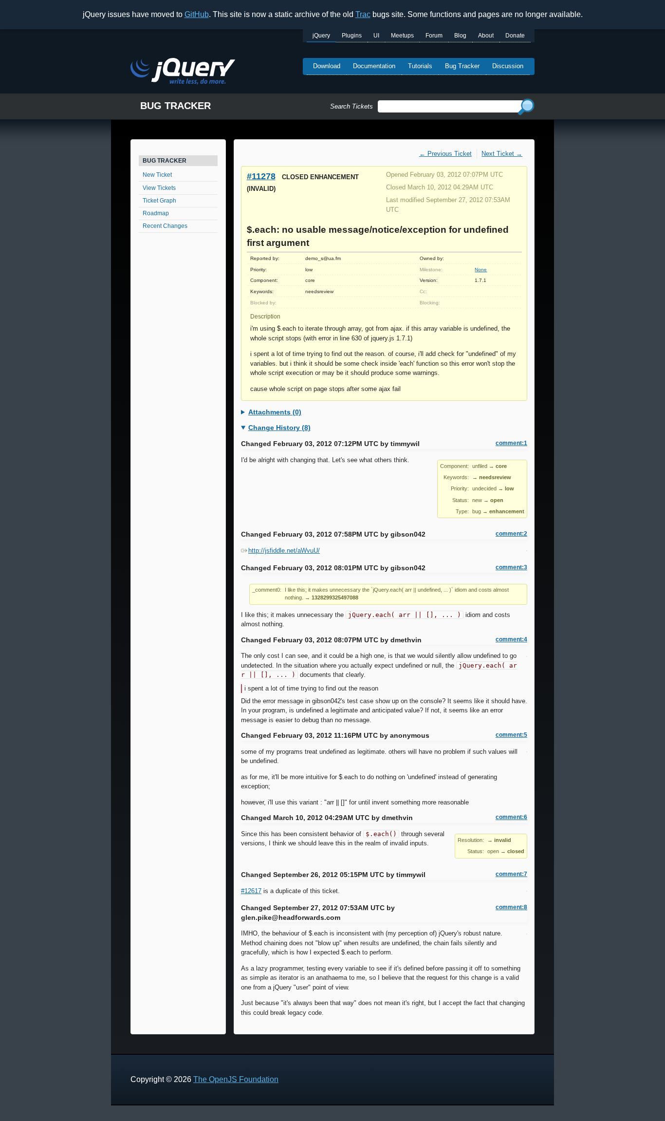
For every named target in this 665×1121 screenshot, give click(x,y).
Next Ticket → (501, 153)
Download (326, 66)
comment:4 (511, 639)
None (481, 269)
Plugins (352, 35)
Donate (515, 35)
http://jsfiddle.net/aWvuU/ (284, 550)
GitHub (197, 14)
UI (376, 35)
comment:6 (511, 817)
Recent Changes (165, 226)
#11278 (261, 176)
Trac (362, 14)
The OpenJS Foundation (235, 1079)
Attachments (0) (274, 412)
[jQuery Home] (182, 73)
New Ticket (157, 174)
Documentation (374, 66)
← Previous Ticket (445, 153)
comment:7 (511, 874)
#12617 (251, 891)
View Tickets (159, 188)
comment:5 (511, 734)
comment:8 (511, 907)
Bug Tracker (462, 66)
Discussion (507, 66)
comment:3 (511, 567)
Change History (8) (279, 427)
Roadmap (156, 213)
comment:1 (511, 443)
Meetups (402, 35)
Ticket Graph (159, 200)
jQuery (321, 35)
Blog (460, 35)
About (486, 35)
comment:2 (511, 533)
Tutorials (420, 66)
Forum (434, 35)
